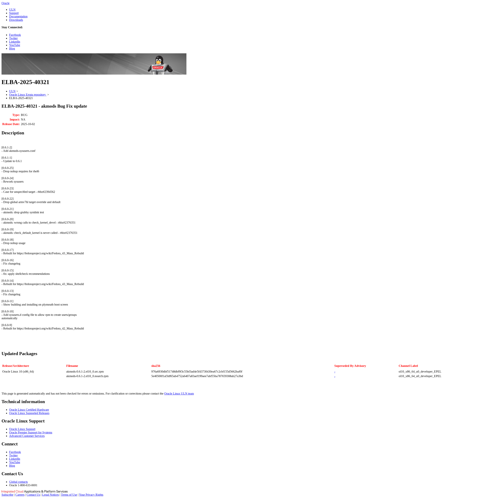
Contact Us (33, 494)
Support (14, 13)
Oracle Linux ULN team (179, 393)
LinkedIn (14, 41)
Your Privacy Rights (91, 494)
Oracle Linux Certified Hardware (29, 409)
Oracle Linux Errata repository (28, 94)
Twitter (13, 38)
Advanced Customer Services (27, 435)
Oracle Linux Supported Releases (29, 413)
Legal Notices (50, 494)
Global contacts (18, 481)
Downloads (16, 19)
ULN (12, 9)
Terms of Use (69, 494)
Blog (12, 48)
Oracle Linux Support (22, 429)
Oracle (5, 3)
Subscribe (7, 494)
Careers (19, 494)
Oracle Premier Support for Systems (30, 432)
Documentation (18, 16)
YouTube (14, 45)
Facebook (15, 34)
